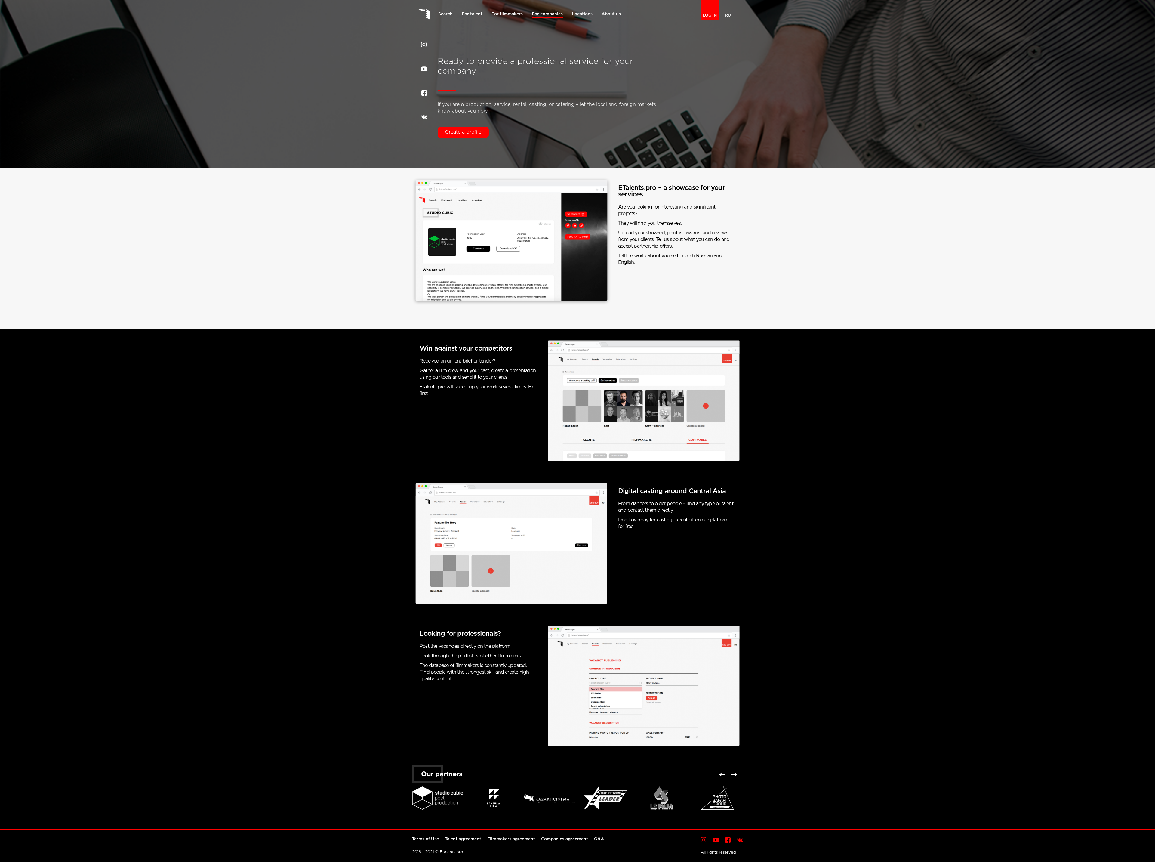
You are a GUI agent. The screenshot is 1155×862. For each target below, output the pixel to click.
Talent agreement (463, 839)
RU (728, 15)
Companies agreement (564, 839)
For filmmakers (507, 14)
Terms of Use (425, 839)
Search (445, 14)
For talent (472, 14)
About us (611, 14)
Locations (582, 14)
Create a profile (463, 132)
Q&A (599, 839)
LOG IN (710, 15)
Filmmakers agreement (511, 839)
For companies (547, 14)
